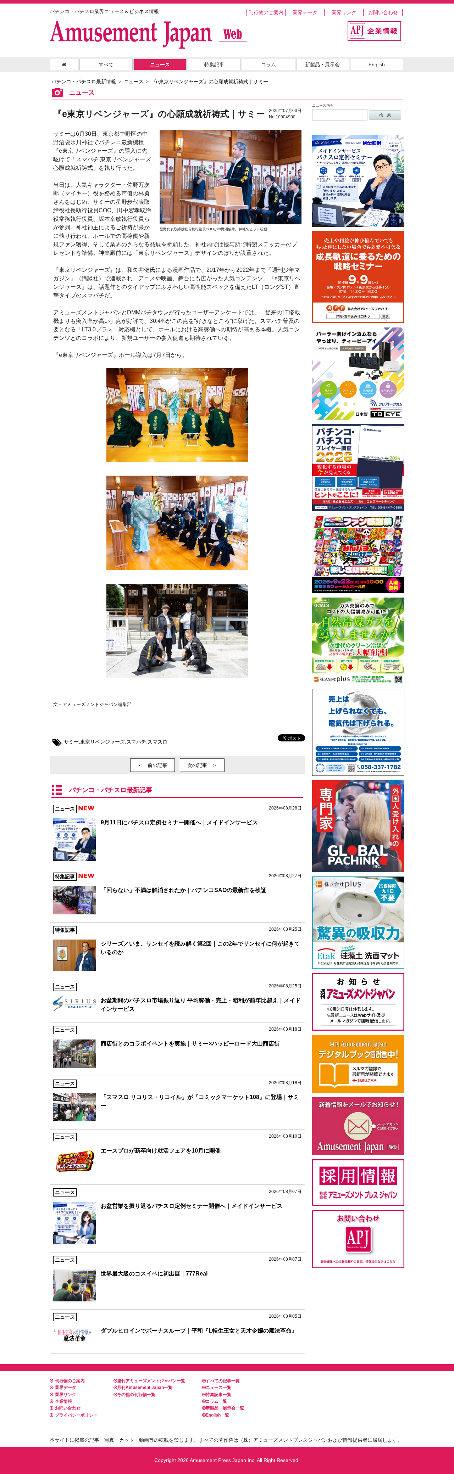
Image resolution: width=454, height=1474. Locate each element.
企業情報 (63, 1401)
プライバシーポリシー (76, 1415)
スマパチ (136, 742)
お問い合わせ (383, 12)
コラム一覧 (216, 1401)
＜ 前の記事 (152, 765)
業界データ (305, 12)
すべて (106, 64)
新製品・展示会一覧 (225, 1408)
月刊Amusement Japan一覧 (144, 1387)
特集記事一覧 (218, 1394)
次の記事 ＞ (202, 765)
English (377, 64)
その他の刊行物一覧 (136, 1394)
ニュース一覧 (218, 1387)
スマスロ (157, 742)
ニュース (160, 64)
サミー (71, 742)
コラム (268, 64)
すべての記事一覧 (223, 1380)
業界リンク (344, 12)
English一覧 (217, 1415)
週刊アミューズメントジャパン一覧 (151, 1380)
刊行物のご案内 (266, 12)
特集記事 (214, 64)
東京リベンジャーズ (102, 742)
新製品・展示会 (322, 64)
